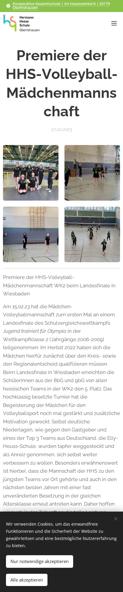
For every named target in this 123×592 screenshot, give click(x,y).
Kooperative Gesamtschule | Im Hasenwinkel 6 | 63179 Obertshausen (61, 5)
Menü (114, 23)
